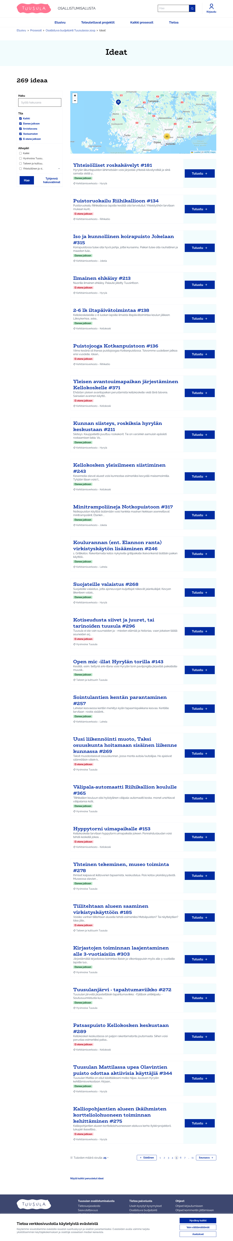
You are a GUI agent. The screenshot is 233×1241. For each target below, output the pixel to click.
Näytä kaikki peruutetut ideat (87, 1178)
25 (104, 1157)
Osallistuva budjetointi (143, 1210)
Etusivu (21, 30)
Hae (27, 180)
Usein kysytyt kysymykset (145, 1206)
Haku (21, 95)
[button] (59, 168)
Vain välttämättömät (198, 1227)
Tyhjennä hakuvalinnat (51, 180)
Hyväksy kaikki (198, 1220)
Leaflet (197, 152)
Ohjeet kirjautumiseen (189, 1206)
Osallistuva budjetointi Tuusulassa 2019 (70, 30)
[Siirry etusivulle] (44, 1204)
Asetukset (198, 1234)
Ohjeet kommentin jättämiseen (195, 1210)
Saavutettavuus (88, 1210)
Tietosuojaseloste (89, 1206)
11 (193, 1157)
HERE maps (209, 152)
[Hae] (192, 8)
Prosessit (36, 30)
